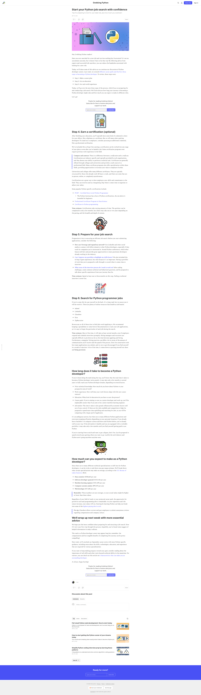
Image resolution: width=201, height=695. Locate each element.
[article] (100, 626)
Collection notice (110, 684)
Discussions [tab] (84, 618)
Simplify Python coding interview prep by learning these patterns (92, 649)
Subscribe (188, 3)
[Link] (69, 132)
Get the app (108, 687)
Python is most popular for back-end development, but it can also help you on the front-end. (93, 626)
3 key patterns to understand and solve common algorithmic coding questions (93, 652)
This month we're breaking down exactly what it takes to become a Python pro (93, 639)
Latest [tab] (77, 618)
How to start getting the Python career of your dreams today (91, 636)
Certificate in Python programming (86, 204)
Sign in (196, 3)
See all (75, 660)
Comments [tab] (75, 599)
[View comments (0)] (79, 19)
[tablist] (79, 599)
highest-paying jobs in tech (92, 506)
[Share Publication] (181, 2)
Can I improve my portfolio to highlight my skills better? (94, 257)
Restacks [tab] (82, 599)
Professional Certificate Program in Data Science (91, 201)
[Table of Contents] (2, 347)
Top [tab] (74, 618)
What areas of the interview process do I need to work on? (94, 267)
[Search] (178, 2)
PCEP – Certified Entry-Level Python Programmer (91, 193)
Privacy (98, 684)
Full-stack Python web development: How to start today (92, 623)
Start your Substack (96, 687)
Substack (92, 691)
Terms (103, 684)
